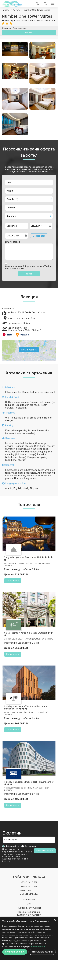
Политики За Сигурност (29, 908)
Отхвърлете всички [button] (42, 952)
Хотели (16, 10)
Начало (6, 10)
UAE (53, 20)
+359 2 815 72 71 (29, 890)
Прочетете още (38, 946)
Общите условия (32, 266)
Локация (6, 28)
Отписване (31, 846)
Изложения (29, 899)
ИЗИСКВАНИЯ (12, 242)
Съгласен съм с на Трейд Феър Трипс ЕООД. (28, 267)
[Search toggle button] (45, 3)
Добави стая (39, 236)
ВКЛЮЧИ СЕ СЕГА (44, 850)
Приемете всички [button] (14, 952)
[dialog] (29, 938)
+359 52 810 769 (29, 882)
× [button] (55, 920)
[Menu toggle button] (52, 3)
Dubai (47, 20)
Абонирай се (12, 846)
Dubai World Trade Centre (25, 312)
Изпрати (29, 274)
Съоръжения (19, 28)
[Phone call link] (38, 3)
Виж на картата (29, 350)
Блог (29, 904)
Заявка (28, 32)
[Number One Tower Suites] (15, 50)
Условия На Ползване (29, 912)
